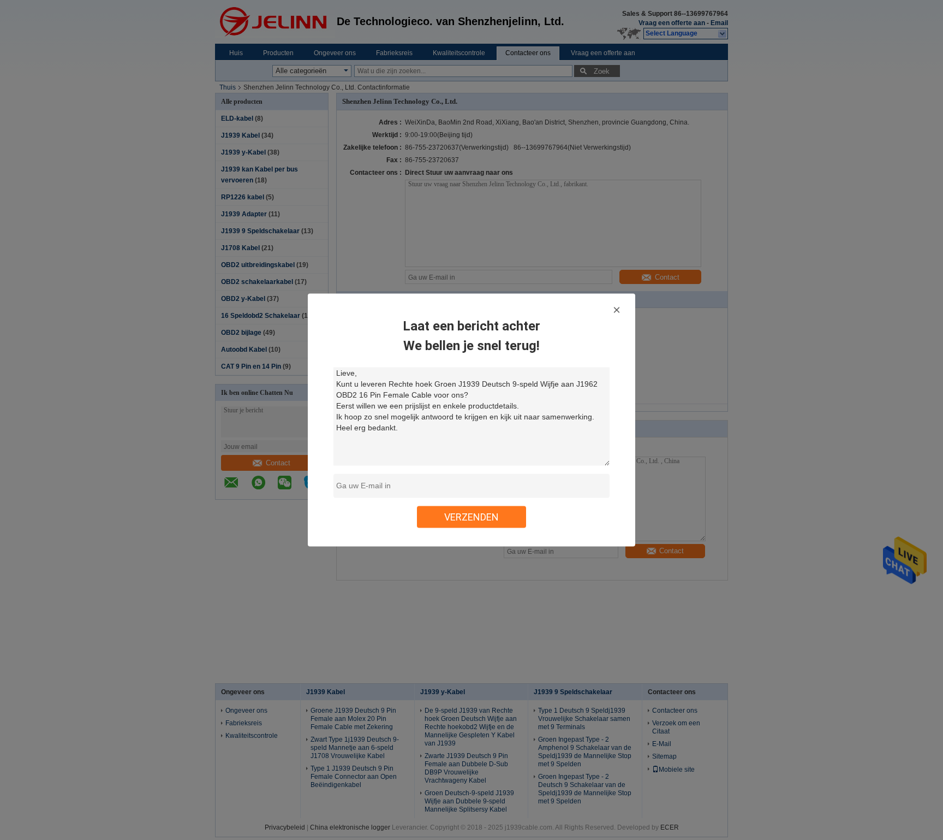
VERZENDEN (471, 517)
